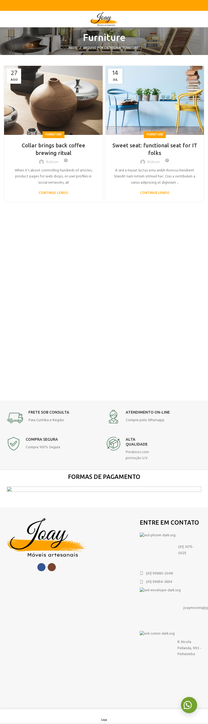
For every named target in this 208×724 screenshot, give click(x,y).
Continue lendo (53, 193)
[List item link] (170, 550)
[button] (189, 705)
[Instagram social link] (52, 567)
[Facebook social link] (41, 567)
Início (73, 48)
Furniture (53, 134)
